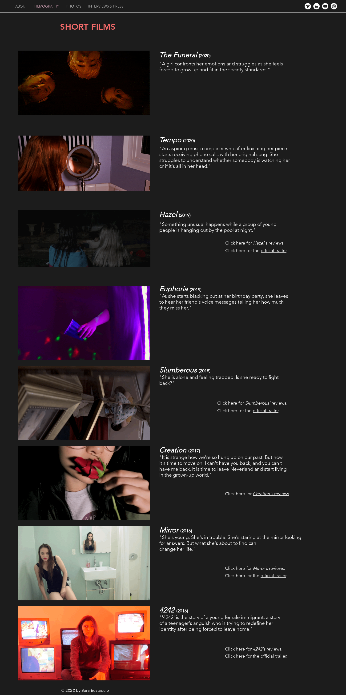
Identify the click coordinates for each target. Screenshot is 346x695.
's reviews (268, 243)
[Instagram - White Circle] (334, 6)
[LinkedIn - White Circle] (316, 6)
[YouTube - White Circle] (325, 6)
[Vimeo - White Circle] (308, 6)
